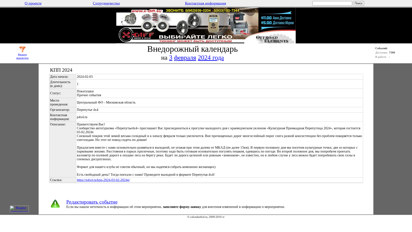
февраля (185, 57)
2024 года (211, 57)
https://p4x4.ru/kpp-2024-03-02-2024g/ (103, 180)
